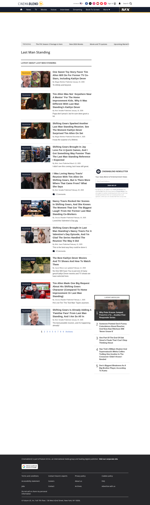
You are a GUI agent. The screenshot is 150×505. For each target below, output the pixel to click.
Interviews (64, 9)
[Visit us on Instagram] (94, 3)
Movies (44, 9)
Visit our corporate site (108, 459)
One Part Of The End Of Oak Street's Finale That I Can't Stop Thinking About (113, 340)
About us (78, 481)
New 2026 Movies (76, 44)
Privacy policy (80, 476)
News (28, 9)
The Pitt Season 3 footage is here (49, 44)
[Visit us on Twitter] (90, 3)
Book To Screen (93, 9)
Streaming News (28, 259)
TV (36, 9)
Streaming (77, 9)
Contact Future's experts (57, 476)
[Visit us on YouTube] (97, 3)
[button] (127, 3)
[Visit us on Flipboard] (101, 3)
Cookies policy (107, 476)
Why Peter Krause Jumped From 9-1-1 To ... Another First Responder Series (112, 315)
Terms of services (118, 189)
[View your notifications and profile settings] (119, 3)
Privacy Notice (120, 191)
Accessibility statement (31, 481)
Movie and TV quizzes (98, 44)
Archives (69, 332)
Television (26, 73)
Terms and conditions (30, 476)
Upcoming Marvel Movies (124, 44)
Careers (51, 481)
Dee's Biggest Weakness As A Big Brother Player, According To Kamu (112, 368)
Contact (51, 486)
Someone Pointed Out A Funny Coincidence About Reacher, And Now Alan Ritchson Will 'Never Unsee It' (113, 327)
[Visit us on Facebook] (86, 3)
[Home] (21, 9)
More (106, 9)
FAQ (103, 481)
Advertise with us (108, 486)
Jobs (23, 486)
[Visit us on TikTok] (105, 3)
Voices (53, 9)
